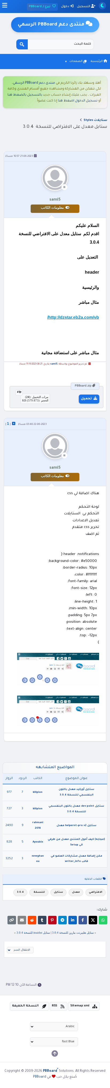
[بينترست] (52, 920)
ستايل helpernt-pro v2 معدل (76, 825)
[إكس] (93, 920)
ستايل (58, 892)
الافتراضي (95, 892)
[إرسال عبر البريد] (22, 920)
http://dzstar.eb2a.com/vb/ (73, 317)
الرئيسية (97, 61)
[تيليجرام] (62, 920)
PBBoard (39, 1077)
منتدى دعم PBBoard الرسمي (34, 83)
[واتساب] (103, 920)
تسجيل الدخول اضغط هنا (77, 101)
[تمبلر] (42, 920)
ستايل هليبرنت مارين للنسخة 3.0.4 (73, 932)
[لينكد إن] (72, 920)
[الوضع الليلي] (102, 5)
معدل (76, 892)
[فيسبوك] (82, 920)
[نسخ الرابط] (11, 920)
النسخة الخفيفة (25, 1006)
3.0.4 (20, 892)
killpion (37, 792)
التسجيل (84, 7)
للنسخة (39, 892)
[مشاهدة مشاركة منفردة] (13, 423)
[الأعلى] (55, 1053)
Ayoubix (38, 842)
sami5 (54, 364)
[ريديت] (32, 920)
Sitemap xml (79, 1006)
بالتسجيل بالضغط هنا (24, 95)
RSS (54, 1006)
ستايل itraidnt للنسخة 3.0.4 (33, 932)
